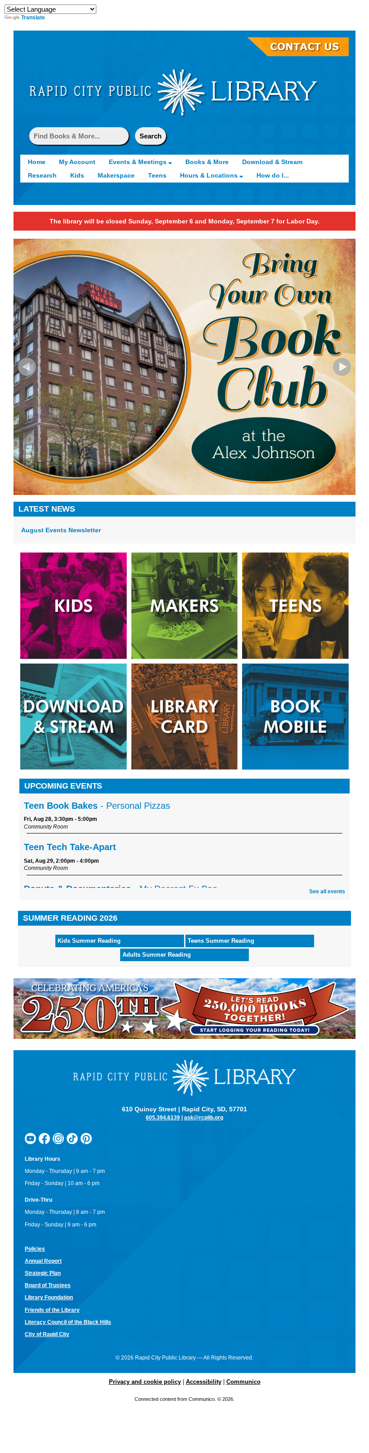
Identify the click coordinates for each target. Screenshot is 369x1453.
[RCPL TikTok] (72, 1138)
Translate (33, 17)
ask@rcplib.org (203, 1117)
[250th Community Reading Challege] (185, 1008)
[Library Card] (184, 716)
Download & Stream (272, 161)
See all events (327, 891)
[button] (27, 367)
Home (36, 161)
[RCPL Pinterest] (86, 1138)
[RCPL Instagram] (58, 1138)
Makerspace (116, 175)
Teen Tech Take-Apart (70, 847)
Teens (157, 175)
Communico (243, 1381)
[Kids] (73, 605)
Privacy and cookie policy (145, 1381)
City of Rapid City (47, 1334)
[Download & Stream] (73, 716)
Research (42, 175)
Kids (77, 175)
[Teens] (295, 605)
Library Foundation (49, 1297)
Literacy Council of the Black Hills (68, 1322)
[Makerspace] (184, 605)
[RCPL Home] (173, 92)
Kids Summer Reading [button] (89, 940)
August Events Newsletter (61, 530)
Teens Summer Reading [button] (221, 940)
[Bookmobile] (295, 716)
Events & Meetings (138, 161)
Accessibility (203, 1381)
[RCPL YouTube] (30, 1138)
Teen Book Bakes (97, 806)
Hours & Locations (209, 175)
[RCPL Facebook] (44, 1138)
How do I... (272, 175)
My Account (77, 161)
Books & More (207, 161)
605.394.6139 (163, 1117)
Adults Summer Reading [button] (156, 954)
